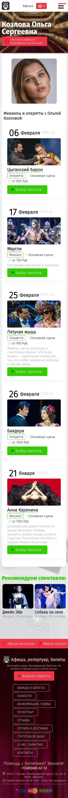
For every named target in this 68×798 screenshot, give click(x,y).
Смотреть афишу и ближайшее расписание (26, 41)
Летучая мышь (21, 331)
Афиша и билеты (31, 688)
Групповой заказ (31, 737)
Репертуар (25, 712)
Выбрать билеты (36, 676)
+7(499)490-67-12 (34, 768)
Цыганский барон (25, 169)
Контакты (25, 753)
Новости (24, 696)
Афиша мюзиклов (20, 644)
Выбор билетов (29, 189)
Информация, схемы (34, 704)
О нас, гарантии (30, 745)
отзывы (23, 720)
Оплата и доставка (32, 728)
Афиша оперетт (55, 644)
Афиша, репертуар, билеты (38, 659)
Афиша (28, 6)
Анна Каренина (22, 509)
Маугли (14, 248)
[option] (18, 602)
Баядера (15, 430)
